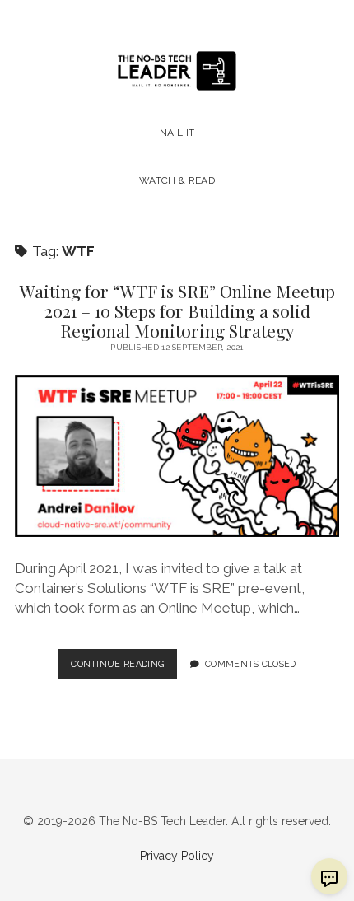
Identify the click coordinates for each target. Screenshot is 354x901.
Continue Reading (124, 668)
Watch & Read (177, 180)
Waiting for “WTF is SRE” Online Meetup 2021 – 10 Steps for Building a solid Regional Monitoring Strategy (177, 310)
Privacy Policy (177, 855)
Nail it (177, 132)
